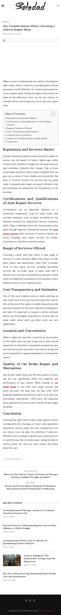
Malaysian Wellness (46, 611)
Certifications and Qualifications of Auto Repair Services (29, 123)
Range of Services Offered (19, 128)
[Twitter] (30, 600)
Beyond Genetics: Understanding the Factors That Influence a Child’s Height (29, 527)
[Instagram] (34, 600)
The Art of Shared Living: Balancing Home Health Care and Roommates (29, 575)
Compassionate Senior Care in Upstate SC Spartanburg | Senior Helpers (25, 542)
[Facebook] (26, 600)
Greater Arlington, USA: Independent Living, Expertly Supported (40, 558)
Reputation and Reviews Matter (22, 118)
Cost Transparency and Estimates (22, 131)
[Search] (58, 6)
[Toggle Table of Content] (51, 114)
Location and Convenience (19, 135)
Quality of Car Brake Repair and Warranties (27, 138)
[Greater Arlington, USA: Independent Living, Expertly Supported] (12, 560)
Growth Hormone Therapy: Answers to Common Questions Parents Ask (29, 512)
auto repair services (13, 459)
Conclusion (12, 141)
